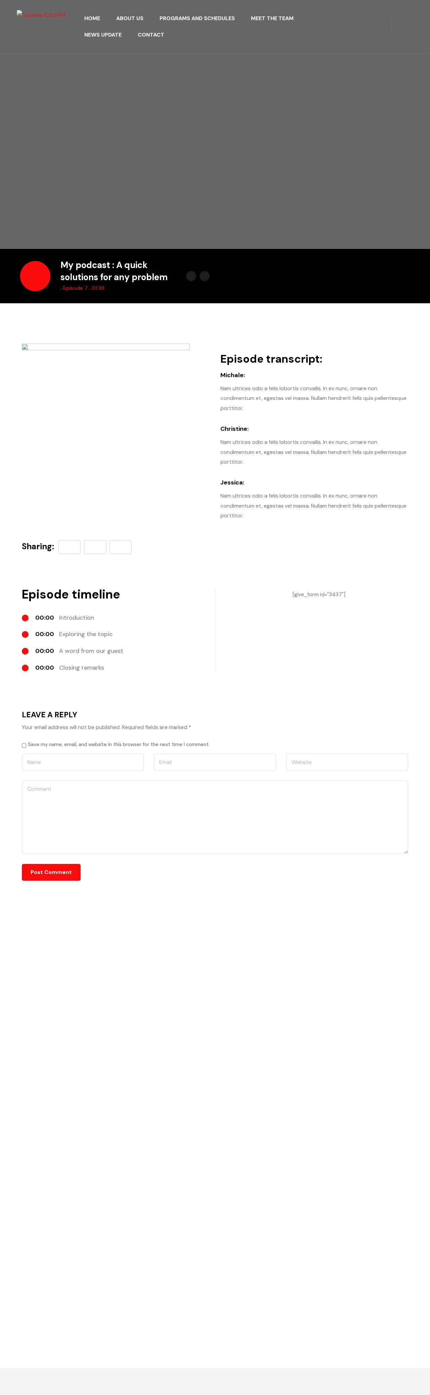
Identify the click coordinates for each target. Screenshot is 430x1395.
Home (92, 18)
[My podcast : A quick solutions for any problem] (121, 547)
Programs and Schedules (197, 18)
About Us (129, 18)
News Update (103, 34)
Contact (151, 34)
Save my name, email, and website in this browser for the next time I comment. (119, 744)
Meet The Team (272, 18)
